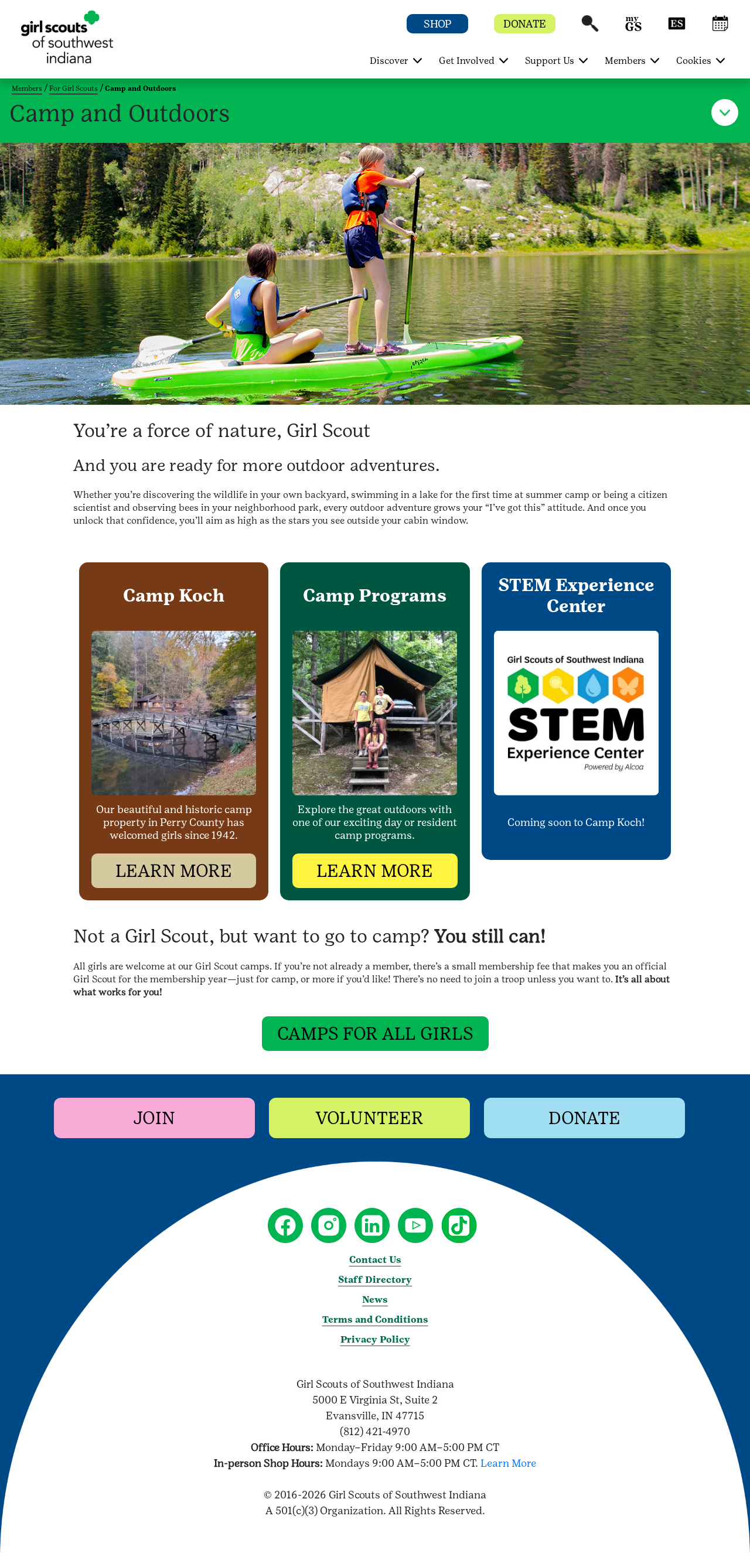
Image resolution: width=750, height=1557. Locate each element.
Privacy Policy (375, 1339)
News (375, 1299)
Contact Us (375, 1259)
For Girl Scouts (73, 88)
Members (27, 88)
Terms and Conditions (375, 1319)
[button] (590, 29)
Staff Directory (375, 1279)
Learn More (508, 1463)
